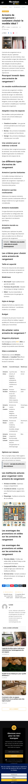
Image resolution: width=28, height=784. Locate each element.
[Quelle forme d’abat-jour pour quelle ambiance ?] (14, 664)
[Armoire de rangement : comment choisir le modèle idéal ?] (14, 43)
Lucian (8, 27)
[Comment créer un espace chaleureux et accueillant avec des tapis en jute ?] (14, 688)
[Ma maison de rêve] (14, 2)
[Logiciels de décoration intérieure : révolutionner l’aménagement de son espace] (14, 639)
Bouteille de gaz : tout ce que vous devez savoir (8, 596)
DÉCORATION (5, 11)
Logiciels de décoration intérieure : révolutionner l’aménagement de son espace (13, 650)
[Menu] (3, 2)
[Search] (25, 2)
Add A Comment (14, 709)
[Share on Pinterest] (13, 33)
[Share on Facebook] (8, 33)
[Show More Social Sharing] (16, 33)
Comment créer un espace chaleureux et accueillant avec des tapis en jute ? (13, 699)
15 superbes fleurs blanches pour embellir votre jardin (20, 596)
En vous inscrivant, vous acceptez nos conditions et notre (14, 761)
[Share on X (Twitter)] (11, 33)
